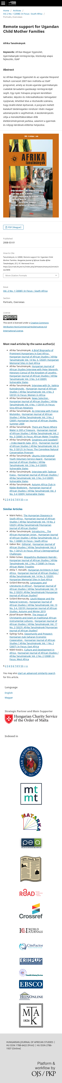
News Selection (40, 398)
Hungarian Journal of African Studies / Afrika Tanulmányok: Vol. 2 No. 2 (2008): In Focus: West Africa (34, 656)
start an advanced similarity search (36, 673)
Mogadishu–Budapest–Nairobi (40, 557)
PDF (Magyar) (14, 227)
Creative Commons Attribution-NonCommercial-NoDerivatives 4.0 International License (26, 326)
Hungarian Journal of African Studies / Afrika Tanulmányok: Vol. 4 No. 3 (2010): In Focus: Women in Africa (33, 392)
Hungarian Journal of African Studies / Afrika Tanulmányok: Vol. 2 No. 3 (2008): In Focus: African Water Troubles (34, 433)
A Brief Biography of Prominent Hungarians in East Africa (31, 352)
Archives (17, 10)
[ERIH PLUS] (31, 964)
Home (6, 10)
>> (26, 499)
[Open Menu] (3, 3)
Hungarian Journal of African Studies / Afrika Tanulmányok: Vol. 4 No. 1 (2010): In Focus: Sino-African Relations (33, 404)
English (9, 692)
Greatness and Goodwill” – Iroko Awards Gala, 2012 (34, 441)
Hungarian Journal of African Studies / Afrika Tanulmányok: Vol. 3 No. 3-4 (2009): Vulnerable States (33, 379)
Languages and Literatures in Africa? (28, 584)
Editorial (26, 544)
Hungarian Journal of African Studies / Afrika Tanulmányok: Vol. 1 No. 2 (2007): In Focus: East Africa (32, 643)
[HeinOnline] (31, 987)
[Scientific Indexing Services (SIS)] (31, 975)
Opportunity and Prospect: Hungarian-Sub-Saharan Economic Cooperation (31, 637)
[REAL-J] (31, 1026)
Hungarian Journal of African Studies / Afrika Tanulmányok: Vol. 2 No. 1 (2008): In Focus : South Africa (34, 537)
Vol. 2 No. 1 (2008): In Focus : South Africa (22, 13)
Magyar (9, 697)
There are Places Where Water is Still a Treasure (33, 428)
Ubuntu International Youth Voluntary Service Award (32, 457)
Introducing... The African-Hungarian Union (30, 533)
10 (21, 499)
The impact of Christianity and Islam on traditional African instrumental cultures (33, 617)
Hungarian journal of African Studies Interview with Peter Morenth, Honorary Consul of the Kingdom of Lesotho (34, 369)
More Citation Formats (16, 275)
